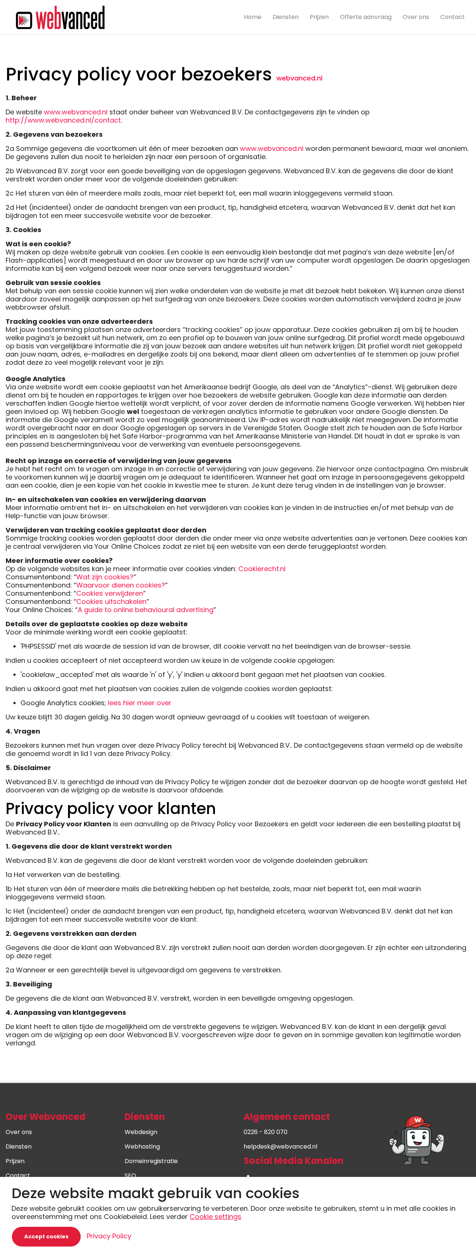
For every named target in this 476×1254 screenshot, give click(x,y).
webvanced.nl (299, 78)
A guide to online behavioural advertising (145, 609)
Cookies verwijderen (109, 593)
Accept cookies (46, 1236)
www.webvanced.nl (75, 112)
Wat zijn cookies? (105, 577)
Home (252, 17)
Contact (452, 17)
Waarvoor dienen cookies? (120, 585)
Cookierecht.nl (262, 568)
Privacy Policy (109, 1236)
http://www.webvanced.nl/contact (63, 120)
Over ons (416, 17)
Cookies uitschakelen (111, 601)
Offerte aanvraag (366, 17)
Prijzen (319, 17)
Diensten (286, 17)
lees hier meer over (139, 702)
